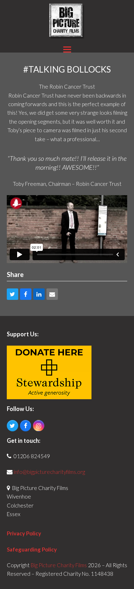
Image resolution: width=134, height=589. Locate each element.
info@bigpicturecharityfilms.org (49, 472)
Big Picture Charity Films (59, 565)
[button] (67, 49)
